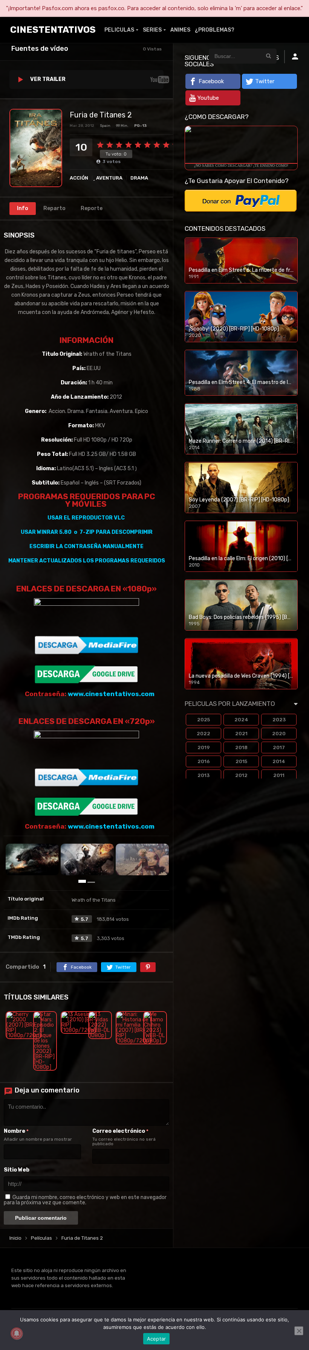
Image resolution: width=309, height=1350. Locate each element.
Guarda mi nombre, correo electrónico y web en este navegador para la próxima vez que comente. (85, 1200)
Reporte (91, 208)
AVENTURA (109, 177)
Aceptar (156, 1339)
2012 (241, 775)
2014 (278, 761)
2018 (241, 747)
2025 (203, 719)
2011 (279, 775)
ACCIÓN (79, 177)
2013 (203, 775)
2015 (241, 761)
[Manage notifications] (17, 1333)
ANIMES (180, 30)
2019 (203, 747)
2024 (241, 719)
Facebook (211, 81)
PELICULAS (119, 30)
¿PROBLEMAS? (214, 30)
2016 (203, 761)
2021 (241, 733)
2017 (279, 747)
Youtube (208, 97)
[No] (298, 1330)
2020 (279, 733)
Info (22, 208)
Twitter (264, 81)
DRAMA (139, 177)
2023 (279, 719)
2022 (203, 733)
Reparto (54, 208)
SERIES (152, 30)
